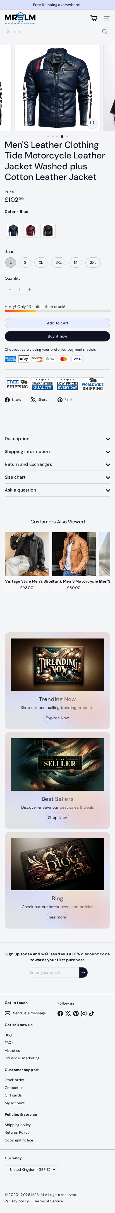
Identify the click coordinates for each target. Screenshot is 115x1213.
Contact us (14, 1087)
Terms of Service (48, 1201)
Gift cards (13, 1095)
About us (12, 1050)
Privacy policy (17, 1201)
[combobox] (57, 31)
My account (15, 1103)
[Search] (104, 31)
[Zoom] (92, 123)
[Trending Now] (57, 664)
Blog (8, 1035)
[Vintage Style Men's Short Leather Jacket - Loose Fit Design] (27, 554)
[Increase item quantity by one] (29, 289)
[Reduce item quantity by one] (10, 289)
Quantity (13, 278)
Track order (14, 1079)
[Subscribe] (83, 972)
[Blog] (57, 864)
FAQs (9, 1042)
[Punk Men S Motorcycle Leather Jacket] (74, 554)
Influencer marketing (22, 1058)
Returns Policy (17, 1132)
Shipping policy (18, 1124)
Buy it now (57, 336)
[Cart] (93, 18)
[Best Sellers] (57, 764)
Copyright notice (19, 1140)
